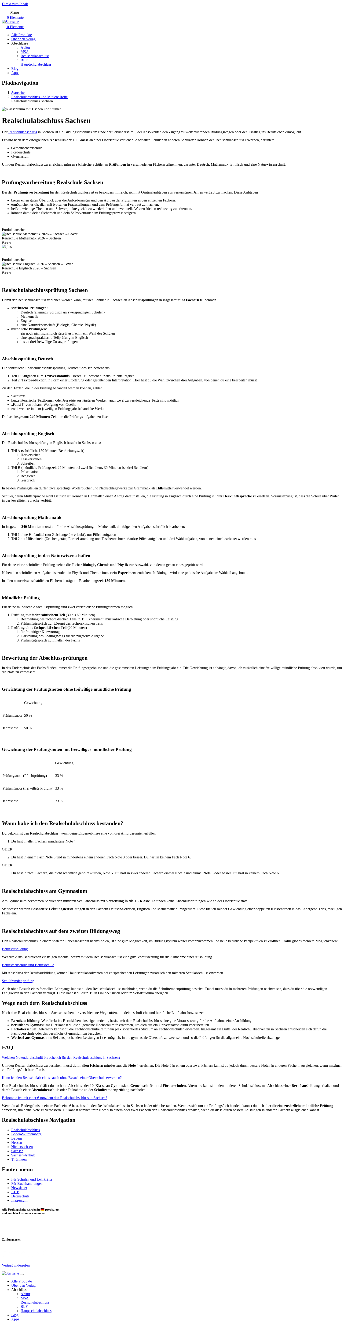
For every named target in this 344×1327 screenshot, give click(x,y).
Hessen (16, 1142)
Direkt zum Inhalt (15, 4)
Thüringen (19, 1159)
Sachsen (17, 1151)
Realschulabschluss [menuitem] (35, 56)
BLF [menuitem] (24, 60)
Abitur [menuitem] (25, 47)
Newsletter (19, 1188)
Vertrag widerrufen (16, 1265)
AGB (15, 1192)
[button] (15, 949)
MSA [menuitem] (25, 52)
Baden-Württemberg (26, 1134)
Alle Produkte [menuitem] (21, 35)
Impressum (19, 1200)
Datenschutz (20, 1196)
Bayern (16, 1138)
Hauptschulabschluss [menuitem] (36, 64)
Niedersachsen (22, 1147)
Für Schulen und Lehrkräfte (31, 1179)
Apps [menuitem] (15, 73)
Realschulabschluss (25, 1130)
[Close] (22, 1274)
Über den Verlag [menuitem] (23, 39)
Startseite (18, 93)
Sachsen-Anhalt (23, 1155)
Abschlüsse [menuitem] (19, 43)
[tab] (172, 949)
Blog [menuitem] (14, 69)
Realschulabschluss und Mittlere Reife (39, 97)
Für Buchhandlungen (27, 1183)
